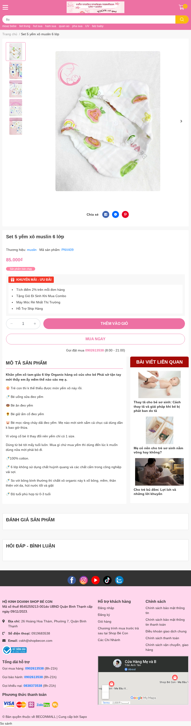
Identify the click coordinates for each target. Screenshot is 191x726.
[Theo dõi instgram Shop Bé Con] (83, 580)
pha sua (77, 26)
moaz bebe (9, 26)
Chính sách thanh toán (162, 638)
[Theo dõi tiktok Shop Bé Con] (107, 580)
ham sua (50, 26)
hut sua (37, 26)
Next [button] (181, 121)
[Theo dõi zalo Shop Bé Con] (119, 580)
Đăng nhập (106, 608)
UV (87, 26)
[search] (182, 19)
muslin (32, 250)
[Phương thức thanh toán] (31, 704)
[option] (16, 51)
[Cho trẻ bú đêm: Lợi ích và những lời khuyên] (159, 472)
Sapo (83, 717)
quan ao (64, 26)
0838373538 (33, 685)
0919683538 (40, 633)
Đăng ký (104, 615)
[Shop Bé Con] (95, 7)
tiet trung (24, 26)
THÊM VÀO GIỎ (114, 324)
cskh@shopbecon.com (35, 640)
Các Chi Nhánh (109, 640)
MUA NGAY (95, 339)
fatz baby (97, 26)
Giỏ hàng (104, 621)
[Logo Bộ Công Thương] (14, 650)
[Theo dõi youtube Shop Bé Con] (95, 580)
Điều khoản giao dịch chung (166, 631)
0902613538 (94, 350)
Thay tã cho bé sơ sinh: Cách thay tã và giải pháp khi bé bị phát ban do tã (157, 406)
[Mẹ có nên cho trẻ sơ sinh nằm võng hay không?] (159, 430)
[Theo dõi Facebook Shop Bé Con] (72, 580)
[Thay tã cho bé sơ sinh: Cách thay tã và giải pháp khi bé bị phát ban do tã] (159, 384)
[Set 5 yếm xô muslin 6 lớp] (107, 121)
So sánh (6, 723)
